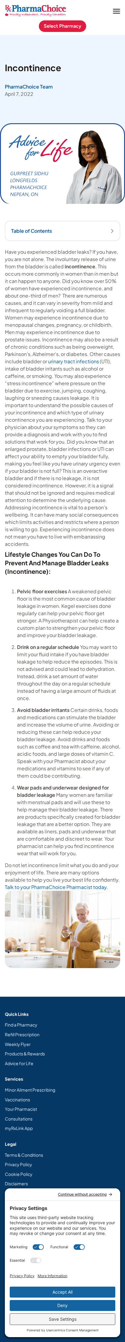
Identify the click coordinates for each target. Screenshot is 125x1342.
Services (14, 1079)
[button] (116, 11)
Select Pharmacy (62, 26)
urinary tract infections (73, 361)
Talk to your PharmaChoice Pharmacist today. (56, 887)
